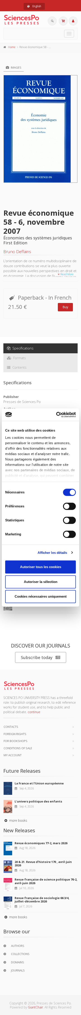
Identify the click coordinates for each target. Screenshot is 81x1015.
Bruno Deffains (17, 251)
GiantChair (35, 1007)
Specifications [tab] (22, 348)
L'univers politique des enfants (38, 801)
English (36, 6)
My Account (13, 755)
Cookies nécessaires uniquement (41, 596)
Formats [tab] (19, 358)
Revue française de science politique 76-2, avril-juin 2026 (46, 881)
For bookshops (15, 741)
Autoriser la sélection (40, 582)
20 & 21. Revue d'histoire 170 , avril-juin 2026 (43, 863)
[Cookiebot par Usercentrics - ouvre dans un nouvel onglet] (57, 415)
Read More (67, 274)
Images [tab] (15, 67)
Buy (65, 307)
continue (34, 712)
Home (12, 47)
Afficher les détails (52, 553)
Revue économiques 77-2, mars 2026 (41, 843)
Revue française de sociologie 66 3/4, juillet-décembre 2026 (42, 900)
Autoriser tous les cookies (40, 567)
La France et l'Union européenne (39, 783)
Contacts (11, 727)
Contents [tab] (19, 367)
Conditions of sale (18, 748)
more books (17, 820)
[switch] (69, 506)
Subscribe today (36, 657)
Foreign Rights (15, 734)
